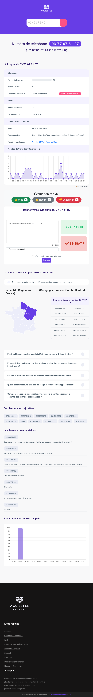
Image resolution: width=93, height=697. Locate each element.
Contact (7, 653)
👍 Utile (20, 199)
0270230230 (11, 421)
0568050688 (11, 437)
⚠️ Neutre (42, 199)
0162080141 (80, 421)
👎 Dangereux (68, 199)
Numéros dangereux (13, 666)
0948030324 (11, 448)
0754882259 (35, 421)
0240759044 (71, 416)
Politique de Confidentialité (16, 644)
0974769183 (11, 460)
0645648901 (56, 416)
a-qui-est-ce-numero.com (61, 694)
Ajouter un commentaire (70, 94)
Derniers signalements (14, 662)
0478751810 (26, 416)
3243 (23, 421)
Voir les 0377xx (38, 142)
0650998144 (11, 482)
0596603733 (50, 421)
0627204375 (41, 416)
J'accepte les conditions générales (48, 256)
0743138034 (11, 416)
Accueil (7, 631)
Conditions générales (13, 636)
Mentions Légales (12, 649)
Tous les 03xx (51, 142)
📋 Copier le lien (82, 186)
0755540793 (11, 505)
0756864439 (11, 493)
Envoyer (46, 260)
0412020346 (65, 421)
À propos (8, 657)
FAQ (6, 640)
